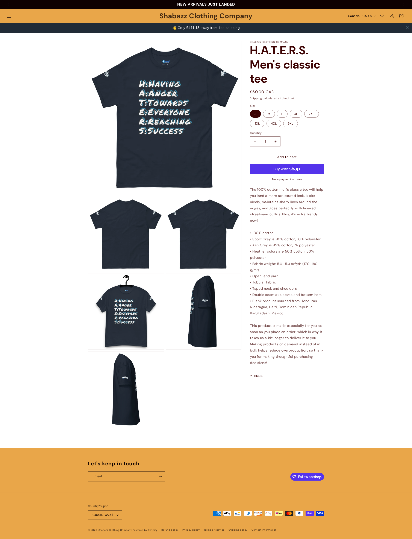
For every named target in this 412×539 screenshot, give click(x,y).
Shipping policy (238, 529)
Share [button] (258, 376)
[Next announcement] (403, 4)
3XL (257, 123)
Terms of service (214, 529)
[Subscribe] (160, 476)
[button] (9, 16)
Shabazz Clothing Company (115, 529)
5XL (290, 123)
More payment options (287, 179)
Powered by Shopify (145, 529)
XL (296, 114)
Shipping (256, 98)
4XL (274, 123)
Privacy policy (191, 529)
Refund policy (169, 529)
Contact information (264, 529)
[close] (407, 27)
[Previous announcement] (8, 4)
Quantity (256, 133)
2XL (311, 114)
